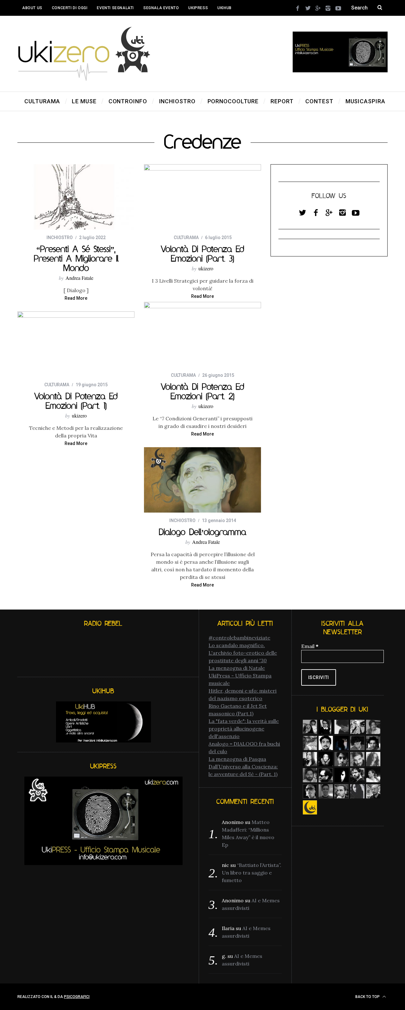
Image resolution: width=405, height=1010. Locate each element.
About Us (32, 8)
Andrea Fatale (79, 277)
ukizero (205, 268)
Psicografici (77, 997)
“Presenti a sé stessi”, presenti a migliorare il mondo (76, 258)
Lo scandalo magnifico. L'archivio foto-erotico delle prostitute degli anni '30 (243, 653)
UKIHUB (224, 8)
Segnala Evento (161, 8)
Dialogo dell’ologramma (202, 532)
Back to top (368, 997)
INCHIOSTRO (60, 237)
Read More (76, 298)
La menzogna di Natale (237, 668)
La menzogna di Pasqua (237, 759)
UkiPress (198, 8)
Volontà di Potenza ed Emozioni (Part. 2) (202, 391)
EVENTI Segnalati (115, 8)
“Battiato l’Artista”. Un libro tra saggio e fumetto (251, 872)
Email (309, 646)
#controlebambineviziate (239, 637)
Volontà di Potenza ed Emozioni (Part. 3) (202, 253)
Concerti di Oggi (70, 8)
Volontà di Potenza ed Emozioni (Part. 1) (76, 401)
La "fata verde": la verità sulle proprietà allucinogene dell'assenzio (244, 728)
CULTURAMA (186, 237)
